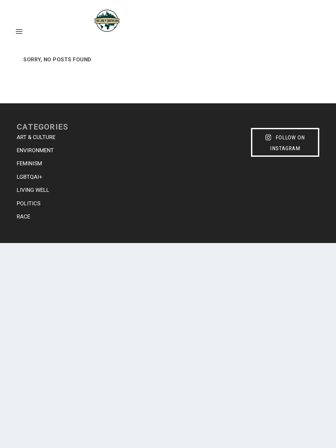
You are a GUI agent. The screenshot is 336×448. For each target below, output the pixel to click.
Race (23, 216)
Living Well (33, 190)
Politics (28, 203)
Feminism (29, 163)
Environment (35, 150)
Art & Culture (36, 137)
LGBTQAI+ (29, 176)
